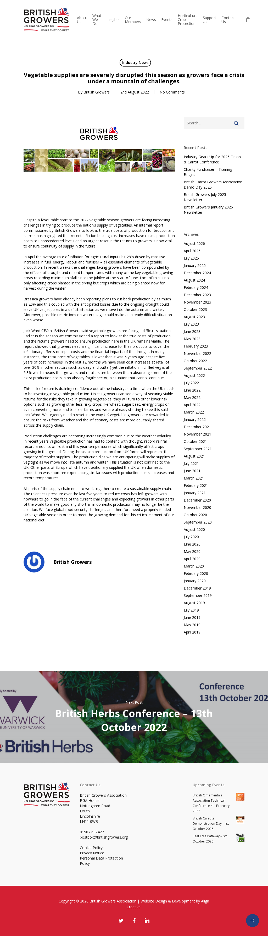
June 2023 (192, 331)
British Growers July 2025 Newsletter (205, 197)
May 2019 (192, 624)
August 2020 (194, 529)
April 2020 (192, 558)
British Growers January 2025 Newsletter (208, 210)
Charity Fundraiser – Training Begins (208, 172)
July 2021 (191, 463)
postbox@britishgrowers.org (104, 837)
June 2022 (192, 390)
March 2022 (194, 412)
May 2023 (192, 338)
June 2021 (192, 470)
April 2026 (192, 250)
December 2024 (197, 272)
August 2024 (194, 280)
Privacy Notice (92, 852)
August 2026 (194, 243)
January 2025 (195, 265)
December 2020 (197, 500)
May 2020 (192, 551)
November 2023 (197, 302)
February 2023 (196, 346)
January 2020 (195, 580)
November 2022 (197, 353)
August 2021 (194, 456)
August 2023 (194, 316)
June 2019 (192, 617)
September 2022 (198, 368)
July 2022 (191, 382)
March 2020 (194, 566)
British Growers (96, 92)
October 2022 (195, 360)
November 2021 (197, 434)
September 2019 (198, 595)
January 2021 (195, 492)
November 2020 (197, 507)
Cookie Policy (91, 847)
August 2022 (194, 375)
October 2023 (195, 309)
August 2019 (194, 602)
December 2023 (197, 294)
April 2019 (192, 632)
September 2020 (198, 522)
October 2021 (195, 441)
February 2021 (196, 485)
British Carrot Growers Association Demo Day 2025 (213, 184)
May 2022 (192, 397)
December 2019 (197, 588)
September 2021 (198, 448)
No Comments (172, 92)
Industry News (135, 62)
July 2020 (191, 536)
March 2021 (194, 478)
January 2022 (195, 419)
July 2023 (191, 324)
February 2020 (196, 573)
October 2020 (195, 514)
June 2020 (192, 544)
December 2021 (197, 426)
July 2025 (191, 258)
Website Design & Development (168, 901)
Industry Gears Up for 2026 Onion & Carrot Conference (212, 159)
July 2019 (191, 610)
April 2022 (192, 404)
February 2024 (196, 287)
